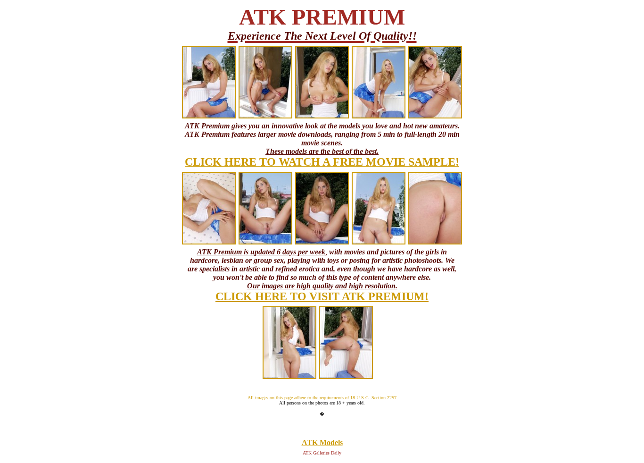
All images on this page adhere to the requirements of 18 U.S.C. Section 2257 (322, 397)
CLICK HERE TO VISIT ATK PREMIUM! (322, 296)
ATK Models (322, 442)
